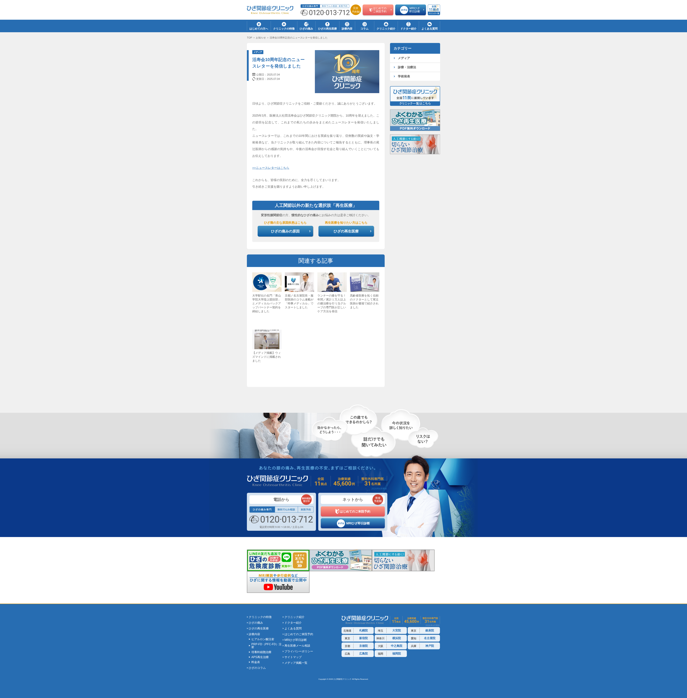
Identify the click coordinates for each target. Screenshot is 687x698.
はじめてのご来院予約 (298, 634)
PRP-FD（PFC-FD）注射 (266, 646)
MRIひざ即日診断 (295, 640)
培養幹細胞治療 (261, 652)
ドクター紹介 (293, 622)
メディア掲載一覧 (295, 662)
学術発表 (404, 76)
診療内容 (254, 634)
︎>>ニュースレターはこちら (270, 168)
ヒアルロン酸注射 (262, 639)
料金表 (255, 662)
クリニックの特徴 (260, 617)
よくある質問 (293, 628)
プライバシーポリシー (298, 651)
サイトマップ (293, 657)
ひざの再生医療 (259, 628)
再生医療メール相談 (297, 645)
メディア (258, 52)
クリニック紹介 (294, 617)
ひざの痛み (256, 622)
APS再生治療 (260, 657)
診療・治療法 (407, 67)
